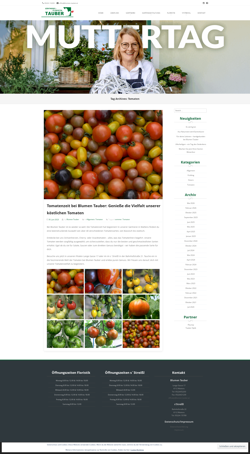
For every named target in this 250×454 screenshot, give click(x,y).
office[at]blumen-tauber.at (179, 398)
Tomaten (99, 219)
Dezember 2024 (190, 241)
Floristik (171, 13)
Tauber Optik (191, 328)
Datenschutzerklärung (179, 426)
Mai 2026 (191, 203)
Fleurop (191, 325)
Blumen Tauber (73, 219)
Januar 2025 (191, 236)
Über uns (114, 13)
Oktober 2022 (190, 288)
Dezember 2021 (190, 297)
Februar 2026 (190, 208)
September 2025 (191, 217)
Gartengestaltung (151, 13)
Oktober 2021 (190, 302)
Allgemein (91, 219)
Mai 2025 (191, 227)
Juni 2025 (191, 222)
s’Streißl (186, 13)
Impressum (179, 430)
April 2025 (191, 231)
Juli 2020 (191, 307)
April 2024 (191, 260)
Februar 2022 (190, 293)
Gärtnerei (130, 13)
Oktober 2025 (190, 212)
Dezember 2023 (190, 269)
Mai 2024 (191, 255)
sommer (118, 219)
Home (100, 13)
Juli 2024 (191, 250)
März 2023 (190, 283)
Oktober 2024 (190, 246)
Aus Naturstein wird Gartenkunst (191, 131)
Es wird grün (191, 127)
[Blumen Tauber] (57, 12)
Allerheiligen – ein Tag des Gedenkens (190, 144)
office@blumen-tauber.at (68, 3)
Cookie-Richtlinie (137, 450)
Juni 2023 (191, 274)
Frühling (191, 175)
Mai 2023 (191, 279)
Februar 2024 (190, 264)
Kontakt (201, 13)
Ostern (191, 180)
